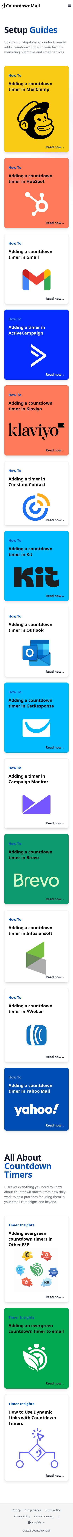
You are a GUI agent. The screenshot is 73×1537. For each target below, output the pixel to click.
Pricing (16, 1510)
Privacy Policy (22, 1516)
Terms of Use (53, 1510)
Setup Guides (33, 1510)
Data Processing (43, 1516)
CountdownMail (23, 6)
